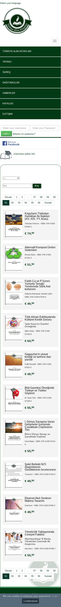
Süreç (7, 72)
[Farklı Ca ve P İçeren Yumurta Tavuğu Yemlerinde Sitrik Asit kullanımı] (13, 292)
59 (48, 197)
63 (19, 202)
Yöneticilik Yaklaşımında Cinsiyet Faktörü (39, 533)
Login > (6, 133)
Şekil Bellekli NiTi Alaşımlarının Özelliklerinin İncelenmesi (40, 467)
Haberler (9, 93)
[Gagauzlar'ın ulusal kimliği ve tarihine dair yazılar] (13, 365)
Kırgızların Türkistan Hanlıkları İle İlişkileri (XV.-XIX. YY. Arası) (37, 216)
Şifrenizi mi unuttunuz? (24, 134)
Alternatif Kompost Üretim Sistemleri (40, 248)
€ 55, (29, 407)
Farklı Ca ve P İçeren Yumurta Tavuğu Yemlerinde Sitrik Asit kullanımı (37, 285)
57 (34, 197)
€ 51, (29, 264)
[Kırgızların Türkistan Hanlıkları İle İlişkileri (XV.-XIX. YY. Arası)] (13, 224)
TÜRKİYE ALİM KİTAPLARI (17, 51)
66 (39, 202)
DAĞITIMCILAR (11, 82)
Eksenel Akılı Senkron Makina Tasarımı (38, 499)
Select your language (10, 3)
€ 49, (29, 303)
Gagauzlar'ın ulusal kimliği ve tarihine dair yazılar (38, 357)
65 (32, 202)
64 (26, 202)
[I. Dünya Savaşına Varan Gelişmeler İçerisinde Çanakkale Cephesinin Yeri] (13, 433)
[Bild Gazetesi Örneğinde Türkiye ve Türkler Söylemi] (13, 399)
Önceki (8, 197)
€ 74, (29, 233)
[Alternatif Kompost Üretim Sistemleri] (13, 258)
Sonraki (48, 202)
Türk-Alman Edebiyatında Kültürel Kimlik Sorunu (40, 318)
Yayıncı (7, 61)
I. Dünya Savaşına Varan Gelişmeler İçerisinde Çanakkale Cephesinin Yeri (40, 425)
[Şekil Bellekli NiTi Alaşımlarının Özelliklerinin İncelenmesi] (13, 475)
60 (54, 197)
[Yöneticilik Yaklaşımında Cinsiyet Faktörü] (13, 543)
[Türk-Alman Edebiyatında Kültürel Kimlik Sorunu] (13, 328)
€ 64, (29, 341)
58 (41, 197)
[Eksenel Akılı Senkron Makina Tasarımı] (13, 509)
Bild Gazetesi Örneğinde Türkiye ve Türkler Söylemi (39, 390)
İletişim (8, 114)
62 (12, 202)
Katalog (8, 103)
